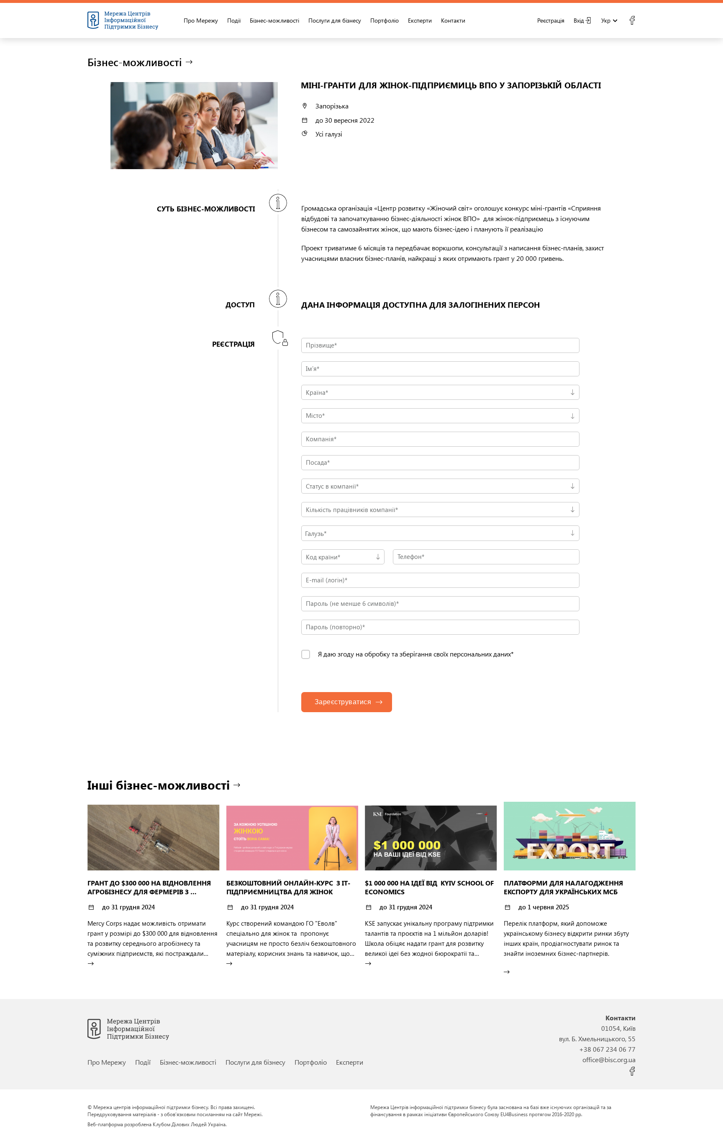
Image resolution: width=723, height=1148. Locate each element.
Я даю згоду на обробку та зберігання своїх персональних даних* (416, 654)
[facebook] (632, 20)
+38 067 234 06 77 (607, 1049)
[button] (440, 533)
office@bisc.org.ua (609, 1059)
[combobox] (440, 415)
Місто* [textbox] (315, 415)
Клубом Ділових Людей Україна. (190, 1124)
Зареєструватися (343, 701)
